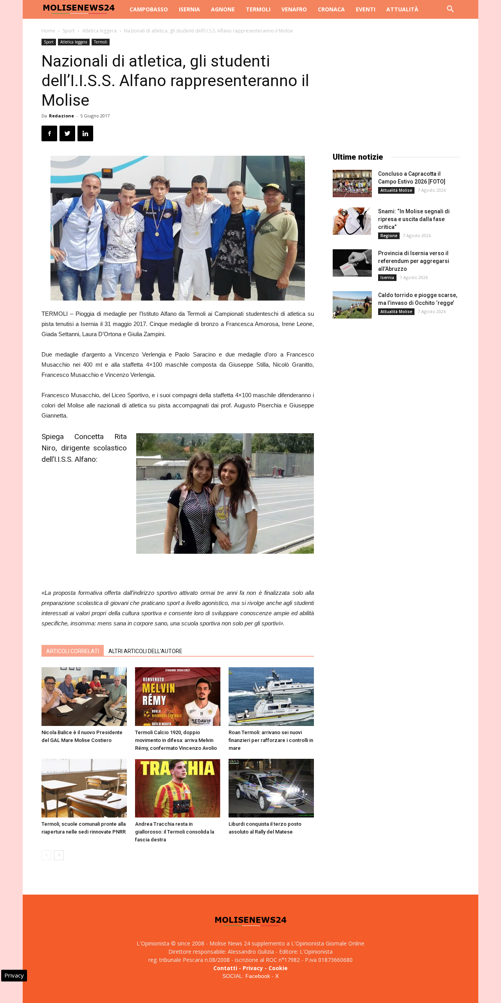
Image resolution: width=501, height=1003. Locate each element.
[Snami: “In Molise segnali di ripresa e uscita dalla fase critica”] (352, 221)
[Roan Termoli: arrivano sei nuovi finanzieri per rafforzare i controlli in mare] (271, 696)
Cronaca (331, 9)
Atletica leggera (99, 30)
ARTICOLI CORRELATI (72, 651)
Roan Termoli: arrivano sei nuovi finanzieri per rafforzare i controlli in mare (271, 740)
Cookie (278, 968)
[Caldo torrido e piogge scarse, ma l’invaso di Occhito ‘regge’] (352, 305)
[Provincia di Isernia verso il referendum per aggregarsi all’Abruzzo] (352, 263)
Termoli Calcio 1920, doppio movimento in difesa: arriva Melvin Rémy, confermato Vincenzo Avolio (176, 740)
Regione (388, 235)
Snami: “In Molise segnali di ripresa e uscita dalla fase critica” (414, 219)
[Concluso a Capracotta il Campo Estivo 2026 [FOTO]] (352, 183)
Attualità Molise (396, 190)
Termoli (258, 9)
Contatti (225, 968)
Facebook (257, 976)
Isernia (189, 9)
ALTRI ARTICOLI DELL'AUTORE (145, 651)
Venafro (294, 9)
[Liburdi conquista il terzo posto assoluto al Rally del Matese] (271, 788)
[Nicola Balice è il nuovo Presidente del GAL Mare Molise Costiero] (84, 696)
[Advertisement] (177, 568)
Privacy (253, 968)
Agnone (223, 9)
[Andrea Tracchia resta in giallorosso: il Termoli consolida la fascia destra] (177, 788)
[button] (450, 10)
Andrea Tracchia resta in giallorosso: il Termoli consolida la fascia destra (174, 832)
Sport (69, 30)
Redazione (61, 116)
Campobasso (149, 9)
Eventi (365, 9)
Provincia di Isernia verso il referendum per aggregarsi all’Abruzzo (413, 261)
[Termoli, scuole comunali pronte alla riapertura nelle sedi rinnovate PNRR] (84, 788)
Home (48, 30)
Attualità (402, 9)
